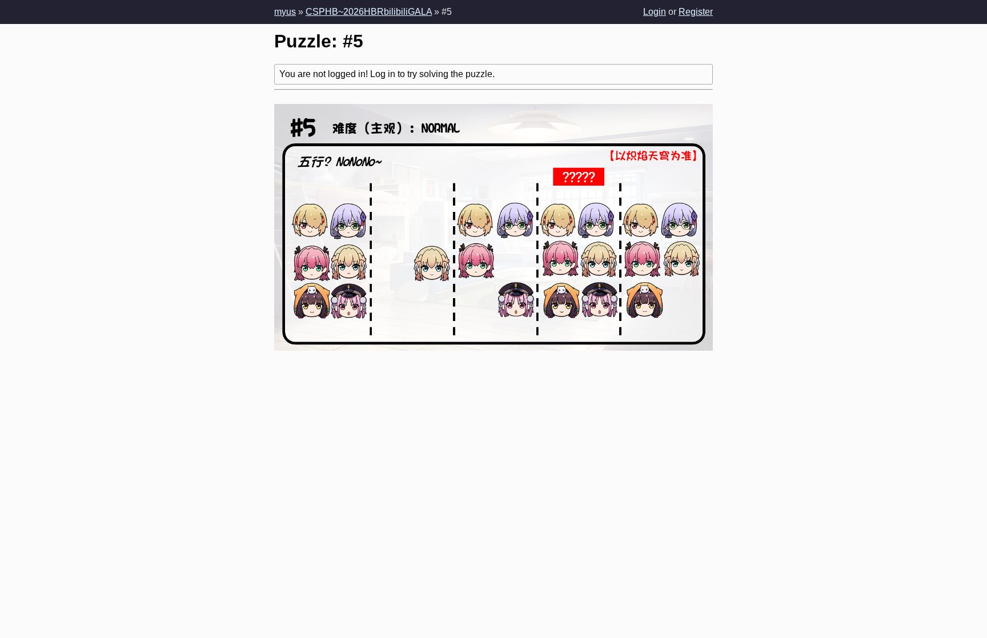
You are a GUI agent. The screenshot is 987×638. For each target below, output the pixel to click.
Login (654, 12)
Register (696, 12)
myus (285, 12)
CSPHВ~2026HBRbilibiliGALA (369, 12)
